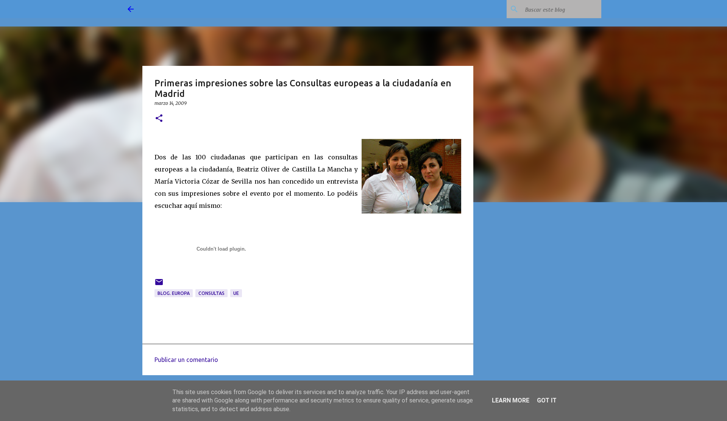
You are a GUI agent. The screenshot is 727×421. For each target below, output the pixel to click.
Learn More (510, 400)
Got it (547, 400)
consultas (211, 293)
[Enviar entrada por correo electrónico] (159, 284)
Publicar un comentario (186, 359)
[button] (159, 119)
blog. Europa (174, 293)
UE (236, 293)
